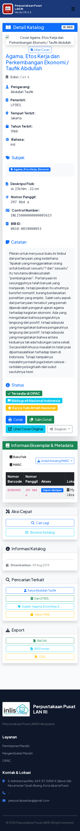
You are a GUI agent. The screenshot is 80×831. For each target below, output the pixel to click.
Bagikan (60, 429)
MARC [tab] (17, 464)
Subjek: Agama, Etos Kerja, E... (41, 606)
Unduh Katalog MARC (55, 461)
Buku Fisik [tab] (19, 457)
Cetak (18, 419)
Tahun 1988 (42, 614)
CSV (42, 656)
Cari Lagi (42, 523)
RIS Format (41, 648)
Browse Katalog (42, 532)
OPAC (6, 760)
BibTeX (42, 640)
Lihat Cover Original (28, 429)
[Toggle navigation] (73, 9)
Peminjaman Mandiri (16, 746)
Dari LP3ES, (41, 598)
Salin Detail (43, 419)
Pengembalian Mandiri (17, 753)
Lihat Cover (42, 50)
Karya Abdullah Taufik (41, 590)
